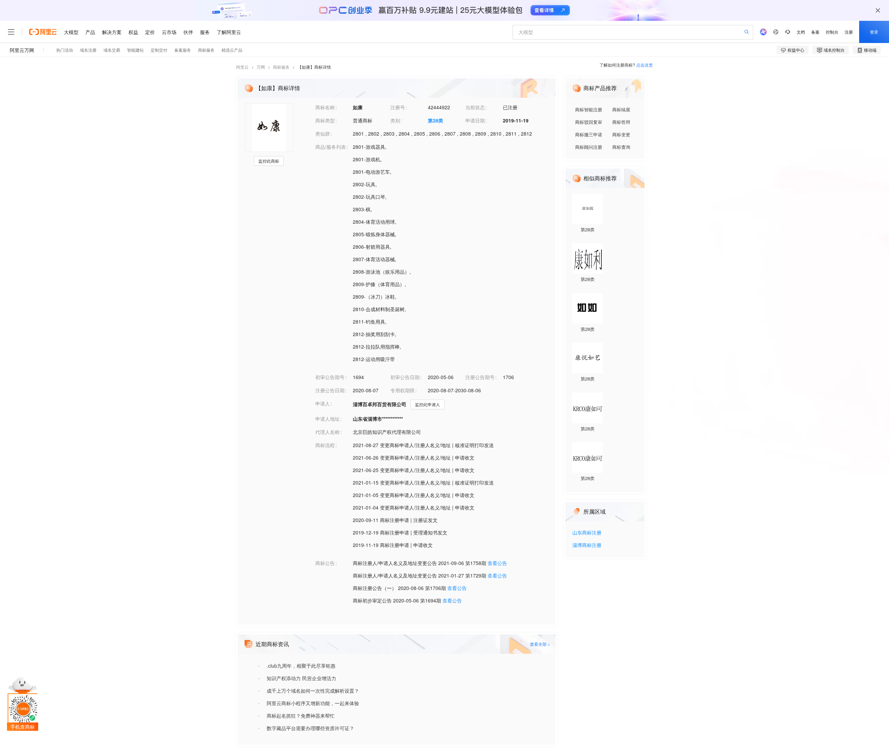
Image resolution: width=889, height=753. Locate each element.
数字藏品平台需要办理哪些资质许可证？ (310, 728)
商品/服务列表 (330, 146)
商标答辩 (621, 122)
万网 (261, 67)
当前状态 (475, 107)
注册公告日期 (329, 390)
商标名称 (325, 107)
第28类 (435, 120)
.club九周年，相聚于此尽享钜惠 (301, 665)
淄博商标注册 (586, 545)
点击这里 (644, 65)
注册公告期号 (480, 377)
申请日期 (475, 120)
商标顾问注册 (588, 147)
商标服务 (281, 67)
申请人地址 (327, 418)
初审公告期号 (329, 377)
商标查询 (621, 147)
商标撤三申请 (588, 134)
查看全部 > (540, 644)
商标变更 (621, 134)
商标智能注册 (588, 109)
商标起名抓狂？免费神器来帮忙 (301, 715)
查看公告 (497, 562)
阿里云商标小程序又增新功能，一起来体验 (313, 703)
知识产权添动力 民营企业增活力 (301, 678)
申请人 (322, 403)
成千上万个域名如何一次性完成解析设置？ (313, 690)
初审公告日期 (404, 377)
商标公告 (325, 562)
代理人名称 (327, 431)
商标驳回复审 (588, 122)
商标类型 (325, 120)
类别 (395, 120)
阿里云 (242, 67)
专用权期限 (402, 390)
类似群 (322, 133)
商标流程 (325, 445)
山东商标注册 (586, 533)
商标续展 (621, 109)
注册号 (397, 107)
